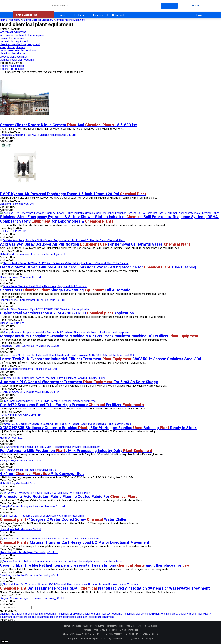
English (199, 15)
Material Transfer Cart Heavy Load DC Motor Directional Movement (74, 542)
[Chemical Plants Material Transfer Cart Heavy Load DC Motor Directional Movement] (49, 538)
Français (87, 630)
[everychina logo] (22, 5)
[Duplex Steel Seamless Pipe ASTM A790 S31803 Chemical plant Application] (45, 309)
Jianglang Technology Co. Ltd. (17, 203)
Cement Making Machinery (70, 19)
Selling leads (118, 15)
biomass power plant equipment (18, 59)
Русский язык (100, 630)
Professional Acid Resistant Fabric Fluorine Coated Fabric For (68, 496)
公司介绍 (141, 626)
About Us (99, 626)
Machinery (14, 19)
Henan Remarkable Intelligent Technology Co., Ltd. (29, 552)
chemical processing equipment (31, 616)
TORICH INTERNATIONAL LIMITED (20, 414)
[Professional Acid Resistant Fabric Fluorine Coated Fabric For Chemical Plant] (45, 492)
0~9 (156, 634)
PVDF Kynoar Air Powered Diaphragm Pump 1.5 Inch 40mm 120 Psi (73, 194)
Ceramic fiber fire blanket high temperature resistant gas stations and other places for (94, 565)
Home (62, 15)
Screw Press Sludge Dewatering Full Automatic (65, 290)
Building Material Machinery (37, 19)
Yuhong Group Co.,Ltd (12, 323)
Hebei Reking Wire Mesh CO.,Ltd (18, 483)
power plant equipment (13, 38)
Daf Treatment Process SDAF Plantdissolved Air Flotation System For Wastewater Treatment (105, 588)
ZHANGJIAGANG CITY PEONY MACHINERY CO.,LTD (29, 391)
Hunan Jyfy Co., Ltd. (11, 437)
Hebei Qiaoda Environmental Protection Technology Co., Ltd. (34, 254)
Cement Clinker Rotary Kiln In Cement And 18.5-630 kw (68, 125)
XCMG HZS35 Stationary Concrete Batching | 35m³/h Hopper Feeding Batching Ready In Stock (98, 427)
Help (121, 626)
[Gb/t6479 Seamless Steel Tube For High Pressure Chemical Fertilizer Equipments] (48, 401)
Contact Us (111, 626)
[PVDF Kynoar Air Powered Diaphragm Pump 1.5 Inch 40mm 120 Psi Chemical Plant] (24, 190)
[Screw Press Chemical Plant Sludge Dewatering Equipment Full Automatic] (43, 286)
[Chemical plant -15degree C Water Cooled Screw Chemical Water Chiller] (42, 515)
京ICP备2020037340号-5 (142, 638)
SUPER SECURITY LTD (13, 231)
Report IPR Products (12, 68)
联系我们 (152, 626)
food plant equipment (101, 616)
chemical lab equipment (13, 613)
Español (113, 630)
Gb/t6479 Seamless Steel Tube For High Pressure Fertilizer (72, 405)
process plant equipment (14, 56)
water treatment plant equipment (19, 50)
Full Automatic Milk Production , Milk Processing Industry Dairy (76, 450)
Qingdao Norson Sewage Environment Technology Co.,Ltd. (33, 598)
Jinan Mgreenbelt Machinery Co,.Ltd (20, 529)
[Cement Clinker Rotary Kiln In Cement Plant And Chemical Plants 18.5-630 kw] (24, 121)
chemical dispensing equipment (143, 613)
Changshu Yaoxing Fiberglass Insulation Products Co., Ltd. (32, 506)
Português (133, 630)
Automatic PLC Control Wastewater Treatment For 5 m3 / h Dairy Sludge (79, 382)
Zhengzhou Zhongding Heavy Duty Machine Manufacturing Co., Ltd (38, 134)
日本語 (123, 630)
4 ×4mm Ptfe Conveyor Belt (42, 473)
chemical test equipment (110, 613)
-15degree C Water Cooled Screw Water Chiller (63, 519)
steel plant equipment (12, 47)
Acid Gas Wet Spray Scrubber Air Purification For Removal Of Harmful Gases (95, 244)
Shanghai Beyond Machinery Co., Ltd (20, 460)
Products (79, 15)
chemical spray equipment (176, 613)
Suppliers (98, 15)
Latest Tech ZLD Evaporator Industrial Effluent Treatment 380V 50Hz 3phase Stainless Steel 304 (100, 359)
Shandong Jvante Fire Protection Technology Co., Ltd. (31, 575)
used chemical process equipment (69, 616)
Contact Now (7, 137)
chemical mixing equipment (43, 613)
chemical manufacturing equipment (20, 44)
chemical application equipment (77, 613)
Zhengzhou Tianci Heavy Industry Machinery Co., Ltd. (30, 345)
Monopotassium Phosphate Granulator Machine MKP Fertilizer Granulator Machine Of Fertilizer (99, 336)
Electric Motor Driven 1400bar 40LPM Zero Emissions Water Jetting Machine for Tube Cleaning (98, 267)
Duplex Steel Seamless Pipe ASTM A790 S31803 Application (67, 313)
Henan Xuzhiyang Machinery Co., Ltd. (20, 277)
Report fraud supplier (12, 65)
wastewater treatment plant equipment (22, 35)
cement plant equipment (14, 41)
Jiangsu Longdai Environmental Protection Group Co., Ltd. (32, 300)
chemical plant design (12, 53)
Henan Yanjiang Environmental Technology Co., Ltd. (28, 368)
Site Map (130, 626)
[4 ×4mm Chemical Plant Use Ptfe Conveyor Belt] (29, 469)
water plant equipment (13, 32)
